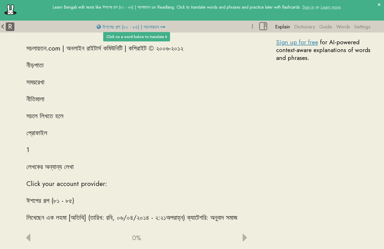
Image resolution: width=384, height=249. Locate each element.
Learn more (330, 7)
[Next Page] (218, 238)
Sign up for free (297, 42)
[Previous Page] (55, 238)
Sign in (308, 7)
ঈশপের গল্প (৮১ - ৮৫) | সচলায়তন (130, 26)
